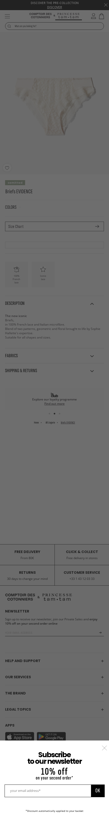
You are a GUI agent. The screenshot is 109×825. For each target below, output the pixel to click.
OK (97, 790)
